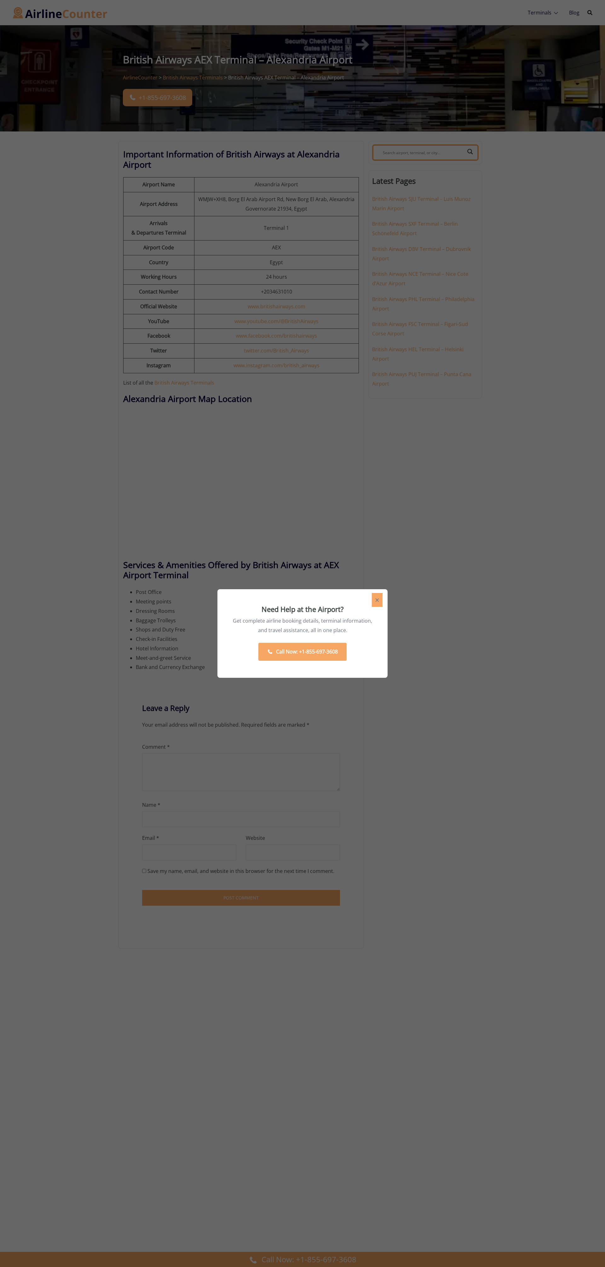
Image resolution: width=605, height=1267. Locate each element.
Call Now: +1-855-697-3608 (307, 651)
